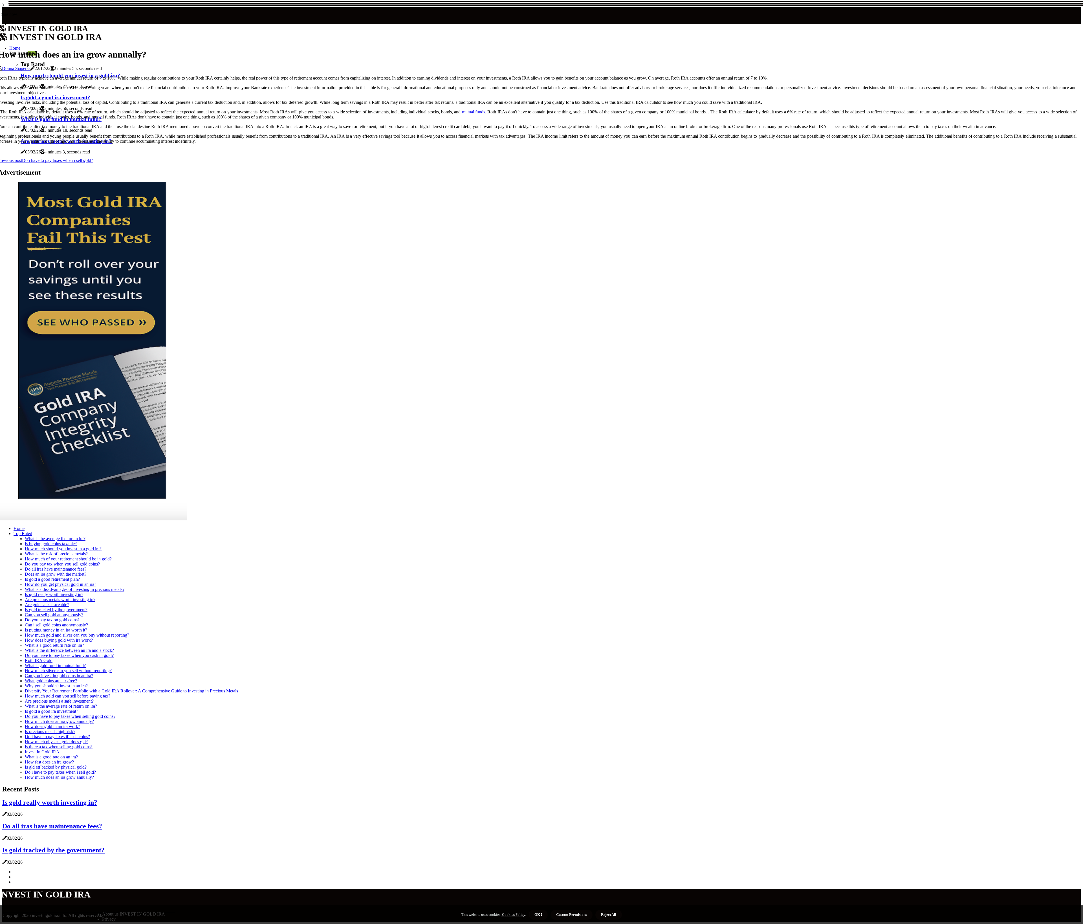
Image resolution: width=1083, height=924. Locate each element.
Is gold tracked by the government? (56, 609)
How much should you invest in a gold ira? (63, 548)
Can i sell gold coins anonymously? (56, 624)
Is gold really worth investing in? (54, 594)
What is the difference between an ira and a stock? (69, 650)
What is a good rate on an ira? (51, 756)
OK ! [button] (538, 914)
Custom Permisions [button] (571, 914)
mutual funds (473, 111)
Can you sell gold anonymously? (54, 614)
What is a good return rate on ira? (54, 645)
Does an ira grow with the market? (55, 574)
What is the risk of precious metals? (56, 553)
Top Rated (23, 533)
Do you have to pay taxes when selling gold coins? (70, 716)
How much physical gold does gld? (56, 741)
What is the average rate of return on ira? (61, 706)
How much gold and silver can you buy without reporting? (77, 635)
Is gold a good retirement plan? (52, 579)
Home (19, 528)
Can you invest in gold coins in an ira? (59, 675)
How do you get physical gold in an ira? (60, 584)
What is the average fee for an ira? (55, 538)
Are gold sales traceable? (47, 604)
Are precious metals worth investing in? (60, 599)
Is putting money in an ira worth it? (56, 630)
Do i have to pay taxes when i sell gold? (60, 772)
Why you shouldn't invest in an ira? (56, 685)
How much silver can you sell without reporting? (68, 670)
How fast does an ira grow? (49, 762)
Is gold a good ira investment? (51, 711)
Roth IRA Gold (38, 660)
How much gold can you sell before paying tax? (67, 696)
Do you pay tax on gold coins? (52, 619)
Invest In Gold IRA (42, 751)
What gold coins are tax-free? (51, 680)
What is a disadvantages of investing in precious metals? (74, 589)
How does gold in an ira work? (52, 726)
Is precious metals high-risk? (50, 731)
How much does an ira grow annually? (59, 721)
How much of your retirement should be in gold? (68, 558)
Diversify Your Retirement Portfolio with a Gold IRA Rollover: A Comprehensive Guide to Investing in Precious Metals (131, 690)
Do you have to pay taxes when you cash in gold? (69, 655)
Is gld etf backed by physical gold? (56, 767)
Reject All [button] (608, 914)
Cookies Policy (513, 914)
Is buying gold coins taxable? (51, 543)
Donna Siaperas (16, 68)
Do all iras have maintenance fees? (55, 569)
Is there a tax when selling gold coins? (59, 746)
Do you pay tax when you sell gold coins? (62, 564)
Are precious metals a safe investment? (59, 701)
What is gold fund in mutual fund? (55, 665)
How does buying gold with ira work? (59, 640)
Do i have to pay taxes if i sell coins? (57, 736)
